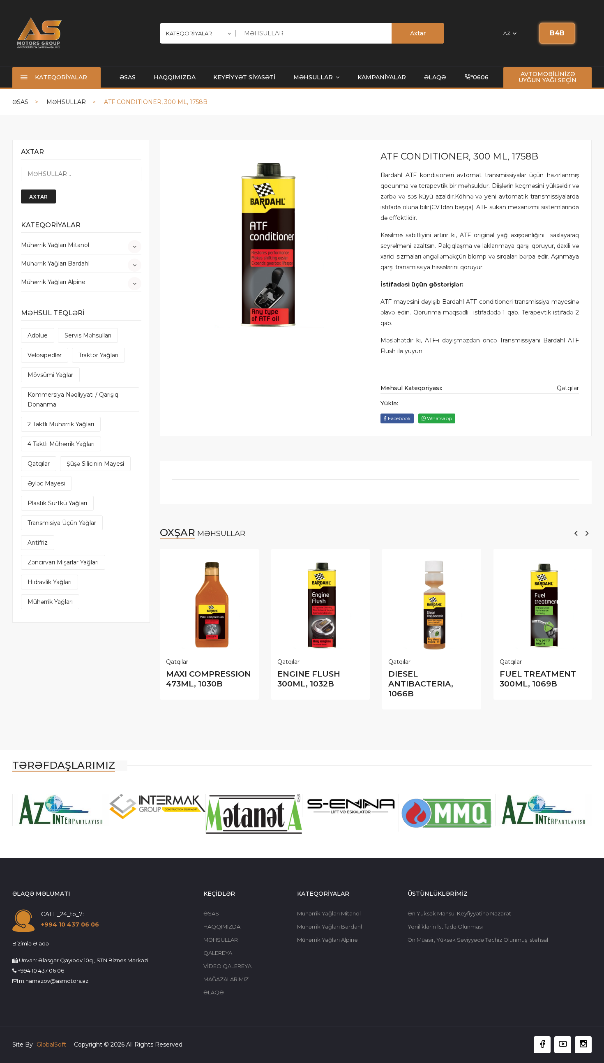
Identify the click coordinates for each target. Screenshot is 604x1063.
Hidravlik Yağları (49, 582)
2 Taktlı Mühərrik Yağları (61, 424)
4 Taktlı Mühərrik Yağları (61, 444)
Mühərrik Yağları (50, 601)
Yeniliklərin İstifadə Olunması (445, 926)
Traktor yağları (98, 355)
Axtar (418, 33)
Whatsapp (439, 418)
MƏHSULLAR (313, 77)
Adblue (38, 335)
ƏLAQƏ (435, 77)
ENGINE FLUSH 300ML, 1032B (308, 679)
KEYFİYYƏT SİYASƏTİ (244, 77)
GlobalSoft (52, 1044)
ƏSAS (128, 77)
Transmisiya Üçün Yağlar (62, 523)
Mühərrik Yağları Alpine (53, 282)
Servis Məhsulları (88, 335)
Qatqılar (39, 463)
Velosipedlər (45, 355)
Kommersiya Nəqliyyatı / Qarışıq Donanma (73, 399)
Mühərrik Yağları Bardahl (55, 263)
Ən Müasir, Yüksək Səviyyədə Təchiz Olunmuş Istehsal (478, 939)
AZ (507, 33)
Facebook (398, 418)
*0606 (479, 77)
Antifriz (38, 542)
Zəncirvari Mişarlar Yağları (63, 562)
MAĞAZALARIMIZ (226, 979)
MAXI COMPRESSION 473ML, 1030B (208, 679)
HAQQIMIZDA (175, 77)
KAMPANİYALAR (381, 77)
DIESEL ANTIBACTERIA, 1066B (420, 683)
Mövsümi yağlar (50, 375)
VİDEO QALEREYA (227, 966)
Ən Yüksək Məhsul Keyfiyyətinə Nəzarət (459, 913)
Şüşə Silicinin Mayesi (95, 463)
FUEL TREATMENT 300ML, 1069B (538, 679)
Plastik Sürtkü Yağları (57, 503)
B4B (557, 33)
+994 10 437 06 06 (70, 924)
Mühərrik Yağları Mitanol (55, 245)
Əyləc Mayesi (46, 483)
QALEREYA (217, 953)
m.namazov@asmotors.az (53, 980)
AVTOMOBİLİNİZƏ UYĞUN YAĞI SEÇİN (547, 77)
